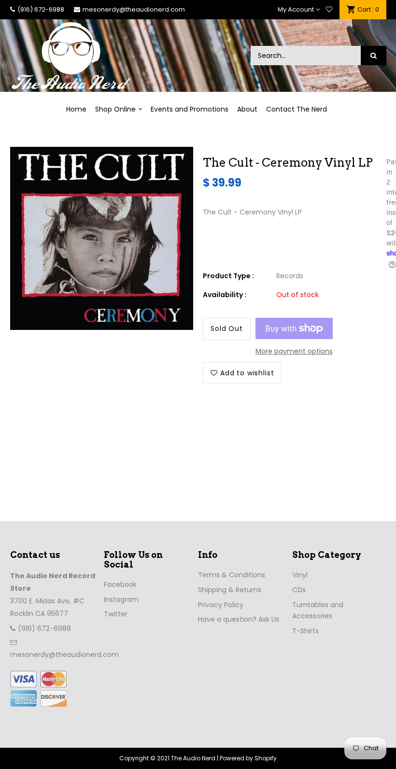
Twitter (115, 614)
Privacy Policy (220, 605)
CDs (299, 590)
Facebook (120, 584)
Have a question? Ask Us (238, 619)
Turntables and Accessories (317, 610)
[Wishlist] (329, 9)
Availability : (224, 294)
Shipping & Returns (229, 590)
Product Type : (228, 276)
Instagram (121, 599)
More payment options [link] (294, 351)
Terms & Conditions (231, 575)
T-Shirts (305, 631)
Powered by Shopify (248, 758)
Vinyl (300, 575)
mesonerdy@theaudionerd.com (134, 9)
